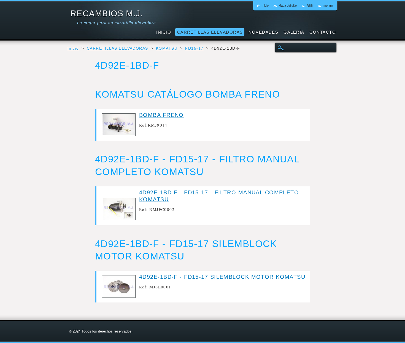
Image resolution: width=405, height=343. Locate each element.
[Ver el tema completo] (119, 134)
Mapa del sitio (288, 5)
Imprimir (328, 5)
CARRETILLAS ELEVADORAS (117, 48)
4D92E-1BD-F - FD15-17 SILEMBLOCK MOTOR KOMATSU (222, 277)
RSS (310, 5)
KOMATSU (166, 48)
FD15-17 (194, 48)
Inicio (73, 48)
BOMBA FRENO (161, 115)
